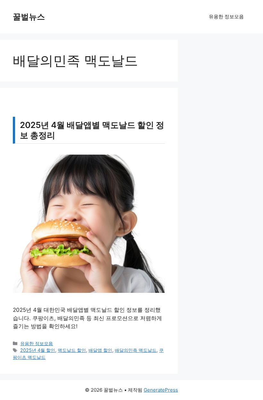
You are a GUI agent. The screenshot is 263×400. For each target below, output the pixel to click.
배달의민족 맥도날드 (136, 350)
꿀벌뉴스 (29, 16)
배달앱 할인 (100, 350)
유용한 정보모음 (226, 16)
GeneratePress (161, 390)
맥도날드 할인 (72, 350)
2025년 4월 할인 (37, 350)
